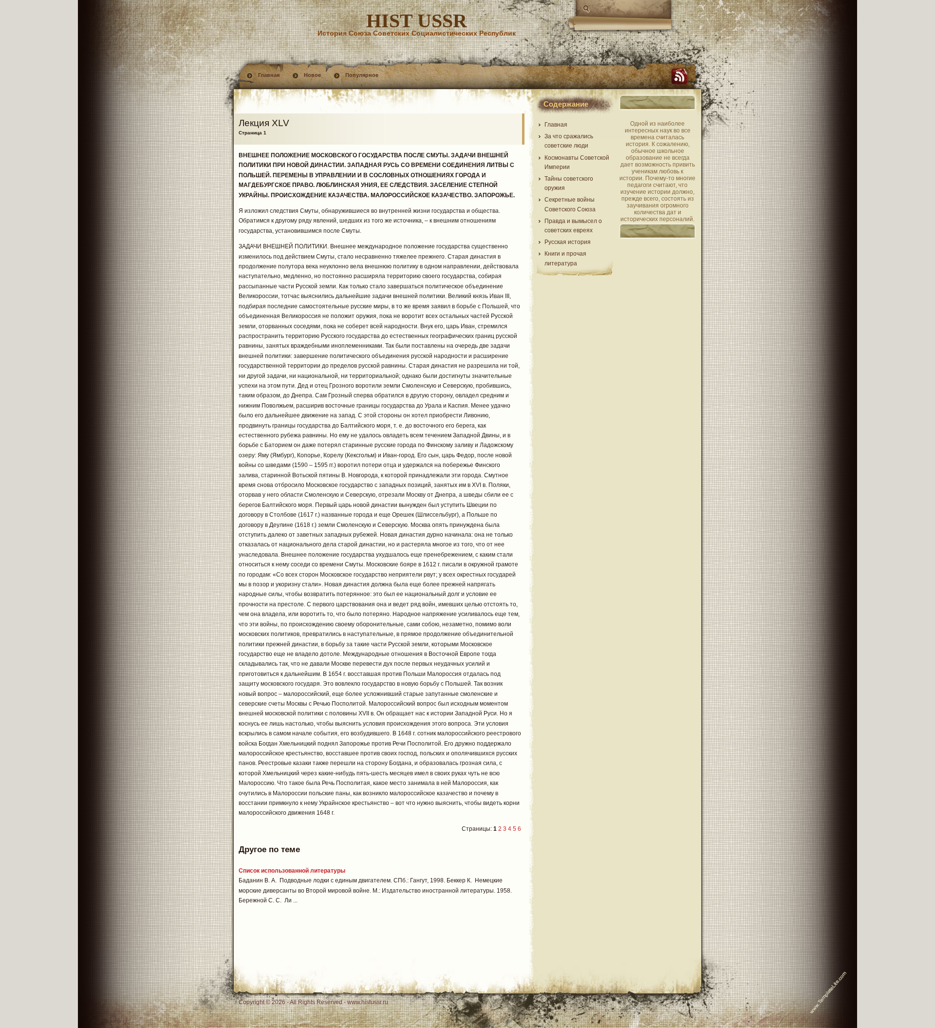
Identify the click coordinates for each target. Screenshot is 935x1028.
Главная (269, 75)
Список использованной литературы (292, 870)
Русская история (567, 242)
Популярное (361, 75)
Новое (312, 75)
